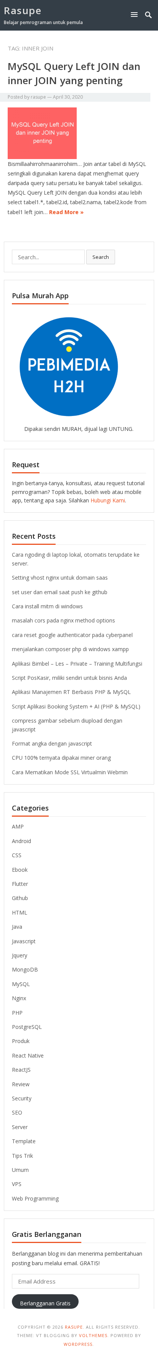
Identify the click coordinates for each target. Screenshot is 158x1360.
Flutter (20, 883)
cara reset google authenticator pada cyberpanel (72, 635)
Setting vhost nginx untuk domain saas (60, 577)
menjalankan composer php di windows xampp (70, 649)
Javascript (24, 941)
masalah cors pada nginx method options (63, 620)
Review (21, 1084)
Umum (20, 1169)
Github (20, 898)
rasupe (38, 97)
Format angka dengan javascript (52, 743)
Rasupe (22, 10)
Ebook (20, 869)
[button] (136, 14)
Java (17, 926)
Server (20, 1127)
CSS (16, 855)
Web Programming (35, 1198)
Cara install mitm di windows (47, 606)
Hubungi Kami (108, 500)
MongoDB (25, 969)
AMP (18, 826)
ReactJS (21, 1069)
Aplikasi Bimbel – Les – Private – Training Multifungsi (77, 663)
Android (21, 841)
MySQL (21, 984)
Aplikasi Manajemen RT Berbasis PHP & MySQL (71, 691)
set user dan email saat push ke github (59, 592)
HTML (19, 912)
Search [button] (100, 256)
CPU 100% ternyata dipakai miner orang (61, 757)
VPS (16, 1184)
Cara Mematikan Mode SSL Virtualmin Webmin (70, 772)
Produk (21, 1041)
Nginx (19, 998)
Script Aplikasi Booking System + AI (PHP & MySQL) (76, 706)
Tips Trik (22, 1155)
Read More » (66, 212)
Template (24, 1141)
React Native (28, 1055)
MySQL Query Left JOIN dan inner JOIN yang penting (74, 73)
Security (21, 1098)
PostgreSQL (27, 1026)
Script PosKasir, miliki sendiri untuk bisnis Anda (69, 677)
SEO (17, 1112)
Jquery (19, 955)
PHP (17, 1012)
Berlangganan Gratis (45, 1303)
